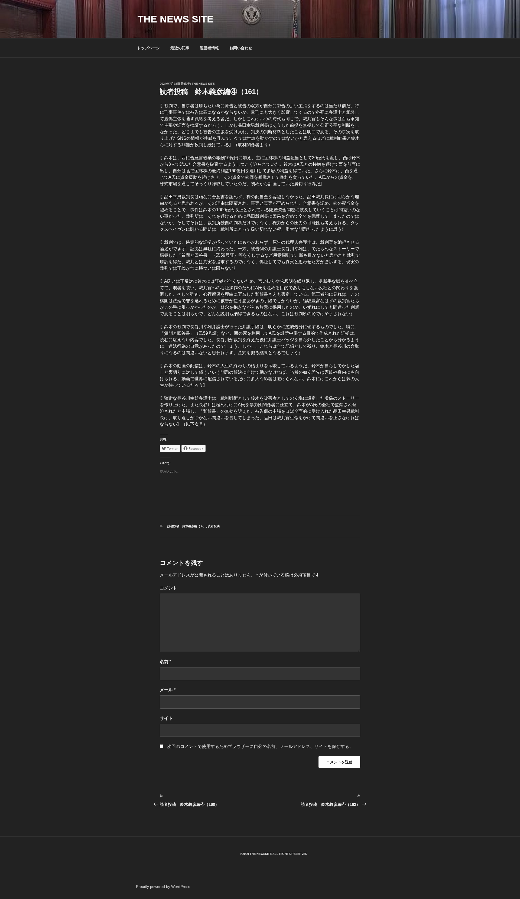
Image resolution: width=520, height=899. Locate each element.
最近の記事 (179, 48)
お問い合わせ (240, 48)
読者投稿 (214, 526)
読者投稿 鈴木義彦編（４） (186, 526)
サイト (166, 718)
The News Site (203, 83)
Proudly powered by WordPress (163, 886)
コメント (168, 588)
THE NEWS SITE (175, 19)
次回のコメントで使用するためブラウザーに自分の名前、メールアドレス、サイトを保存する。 (260, 746)
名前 (165, 661)
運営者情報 (209, 48)
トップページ (148, 48)
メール (168, 690)
